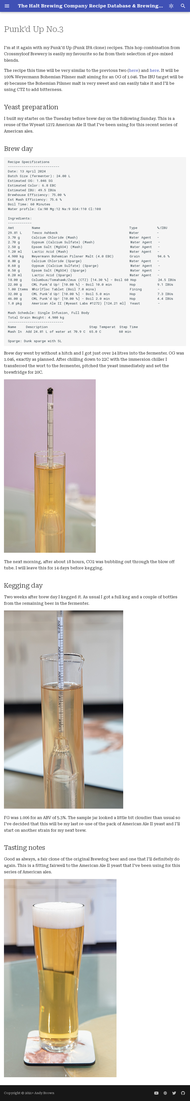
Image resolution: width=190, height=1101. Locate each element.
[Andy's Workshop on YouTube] (156, 1093)
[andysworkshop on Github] (183, 1093)
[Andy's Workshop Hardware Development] (165, 1093)
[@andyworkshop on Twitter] (174, 1093)
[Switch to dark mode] (171, 6)
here (133, 70)
